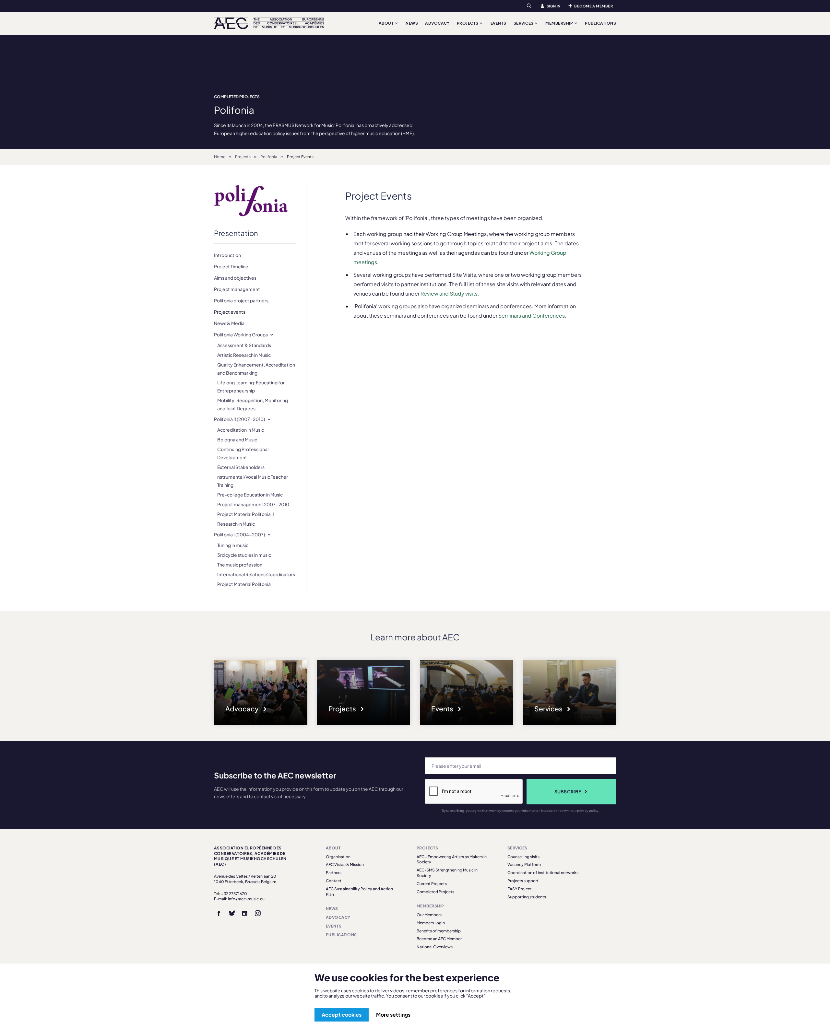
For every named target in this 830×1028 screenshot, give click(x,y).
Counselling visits (523, 856)
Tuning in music (232, 545)
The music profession (239, 564)
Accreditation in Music (240, 430)
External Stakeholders (241, 467)
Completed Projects (237, 96)
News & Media (229, 323)
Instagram (258, 913)
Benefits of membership (439, 931)
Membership (559, 23)
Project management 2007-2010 (253, 504)
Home (219, 156)
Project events (229, 312)
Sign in (554, 6)
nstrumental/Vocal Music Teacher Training (252, 481)
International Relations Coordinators (256, 574)
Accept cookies (342, 1014)
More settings (393, 1014)
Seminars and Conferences (531, 315)
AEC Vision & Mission (345, 864)
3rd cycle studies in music (244, 555)
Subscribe (567, 791)
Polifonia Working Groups (241, 334)
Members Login (431, 922)
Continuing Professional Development (242, 453)
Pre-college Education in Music (250, 494)
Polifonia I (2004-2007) (239, 534)
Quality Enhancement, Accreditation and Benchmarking (256, 369)
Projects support (523, 880)
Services (524, 23)
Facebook (219, 913)
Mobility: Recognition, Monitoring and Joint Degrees (252, 404)
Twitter (232, 913)
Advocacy (437, 23)
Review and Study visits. (450, 293)
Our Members (429, 914)
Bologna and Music (237, 439)
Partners (333, 872)
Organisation (338, 856)
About (387, 23)
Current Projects (432, 883)
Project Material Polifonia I (245, 584)
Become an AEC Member (439, 938)
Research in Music (236, 524)
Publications (600, 23)
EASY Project (519, 888)
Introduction (227, 255)
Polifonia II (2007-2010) (239, 419)
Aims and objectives (235, 278)
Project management (237, 289)
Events (498, 23)
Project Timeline (231, 266)
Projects (468, 23)
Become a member (593, 6)
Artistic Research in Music (244, 355)
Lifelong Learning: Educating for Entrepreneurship (251, 386)
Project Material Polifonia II (245, 514)
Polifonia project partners (241, 300)
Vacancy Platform (524, 864)
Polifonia (268, 156)
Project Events (300, 156)
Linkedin (245, 913)
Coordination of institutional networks (542, 872)
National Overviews (435, 946)
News (412, 23)
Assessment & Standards (244, 345)
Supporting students (526, 896)
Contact (333, 880)
